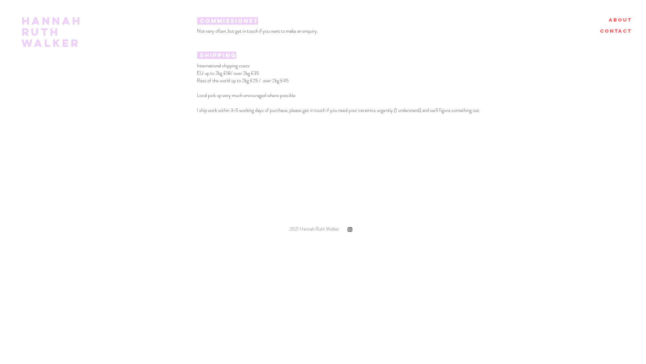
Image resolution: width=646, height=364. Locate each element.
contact (616, 31)
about (620, 20)
